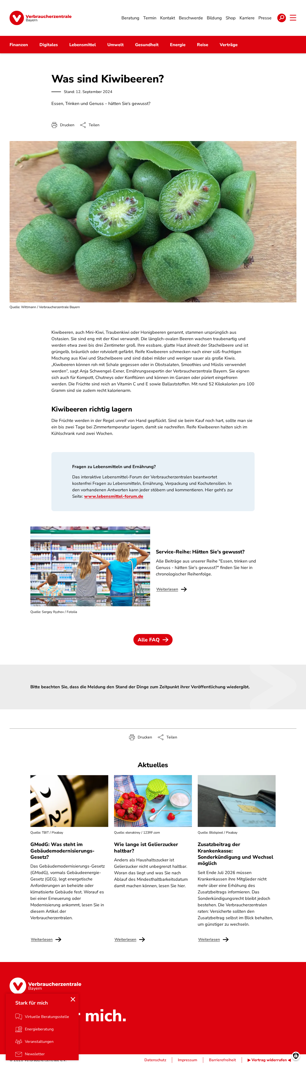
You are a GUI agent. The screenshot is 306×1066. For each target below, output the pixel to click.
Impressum (187, 1060)
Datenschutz (155, 1060)
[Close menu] (73, 999)
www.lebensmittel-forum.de (113, 496)
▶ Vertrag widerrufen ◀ (269, 1060)
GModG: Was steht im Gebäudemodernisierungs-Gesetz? (62, 850)
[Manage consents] (296, 1056)
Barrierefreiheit (222, 1060)
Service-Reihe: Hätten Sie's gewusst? (200, 551)
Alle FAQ (149, 639)
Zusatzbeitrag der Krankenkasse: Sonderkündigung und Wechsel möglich (235, 854)
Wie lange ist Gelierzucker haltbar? (146, 847)
